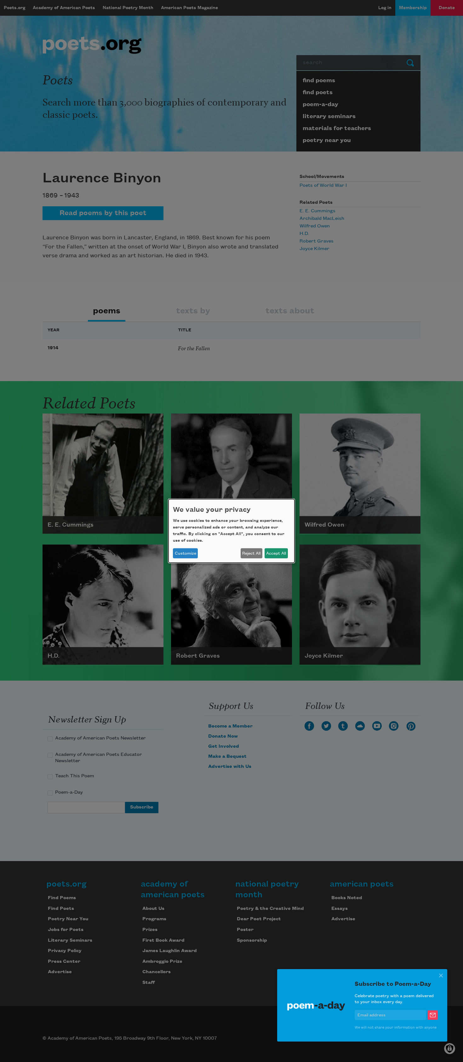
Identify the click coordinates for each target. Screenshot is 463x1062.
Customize (185, 553)
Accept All (276, 553)
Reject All (251, 553)
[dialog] (231, 531)
